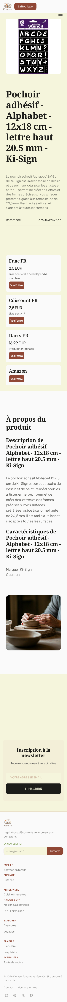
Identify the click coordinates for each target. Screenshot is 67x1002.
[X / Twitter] (23, 995)
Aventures (10, 925)
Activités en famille (15, 869)
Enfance (9, 879)
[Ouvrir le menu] (60, 16)
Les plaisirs (10, 952)
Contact (8, 987)
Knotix (11, 980)
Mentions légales (27, 987)
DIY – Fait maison (14, 910)
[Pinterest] (15, 995)
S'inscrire (55, 850)
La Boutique (25, 6)
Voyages (9, 931)
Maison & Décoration (16, 904)
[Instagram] (7, 995)
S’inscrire (33, 788)
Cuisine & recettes (15, 894)
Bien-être (10, 946)
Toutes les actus (13, 962)
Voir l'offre (16, 285)
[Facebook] (31, 995)
